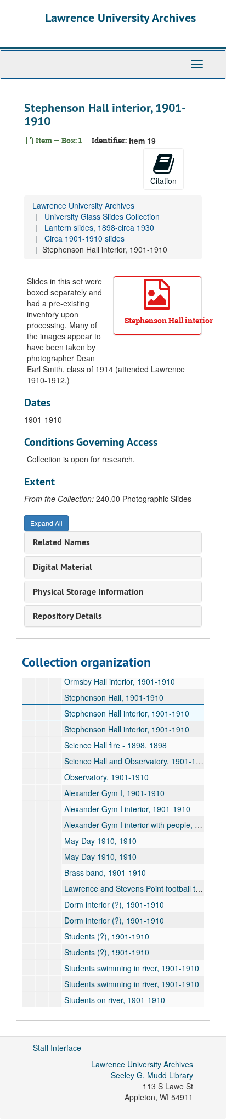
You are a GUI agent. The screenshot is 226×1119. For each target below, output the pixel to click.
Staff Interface (57, 1047)
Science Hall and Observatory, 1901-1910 (136, 761)
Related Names (61, 542)
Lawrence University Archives (120, 17)
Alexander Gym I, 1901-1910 (114, 792)
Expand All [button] (46, 523)
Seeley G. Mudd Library (152, 1075)
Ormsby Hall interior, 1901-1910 (119, 681)
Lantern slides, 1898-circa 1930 (99, 227)
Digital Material (62, 567)
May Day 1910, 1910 (100, 840)
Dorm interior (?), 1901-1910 (114, 904)
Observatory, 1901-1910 (106, 776)
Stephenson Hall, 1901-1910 (113, 697)
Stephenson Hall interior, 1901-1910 (126, 713)
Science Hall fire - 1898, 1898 (115, 745)
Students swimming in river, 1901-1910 (131, 968)
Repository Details (67, 616)
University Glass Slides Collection (102, 216)
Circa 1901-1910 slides (84, 238)
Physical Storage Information (88, 591)
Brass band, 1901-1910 (105, 872)
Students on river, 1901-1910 (114, 999)
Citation (163, 180)
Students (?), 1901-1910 (106, 936)
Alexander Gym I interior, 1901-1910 (127, 808)
